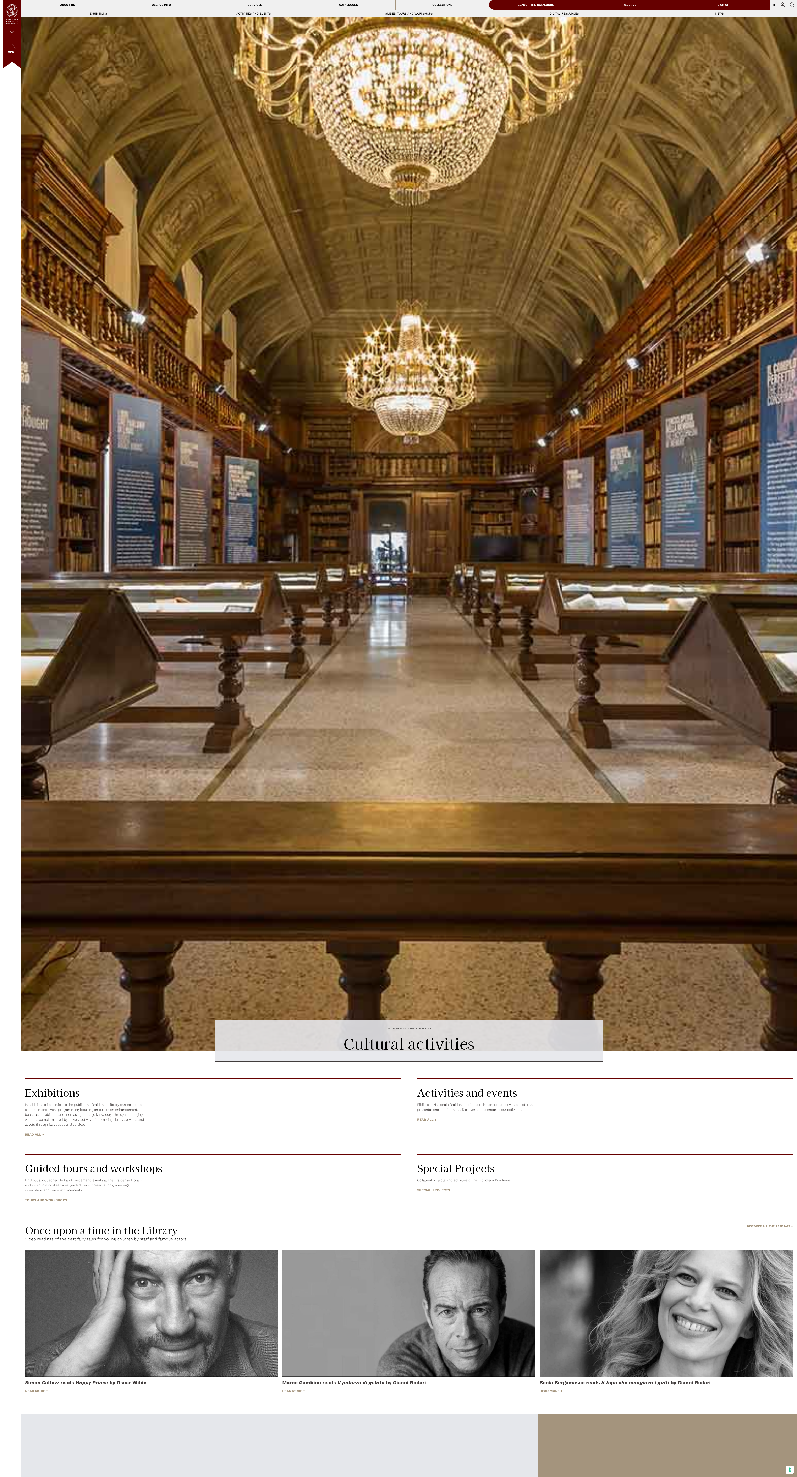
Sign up (723, 4)
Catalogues (348, 4)
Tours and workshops (46, 1200)
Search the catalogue (536, 4)
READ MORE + (36, 1391)
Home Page (395, 1028)
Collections (442, 4)
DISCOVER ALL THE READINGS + (770, 1226)
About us (67, 4)
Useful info (161, 4)
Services (255, 4)
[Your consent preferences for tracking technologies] (790, 1470)
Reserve (629, 4)
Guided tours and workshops (409, 13)
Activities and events (253, 13)
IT (774, 4)
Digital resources (564, 13)
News (719, 13)
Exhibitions (98, 13)
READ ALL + (34, 1134)
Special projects (433, 1190)
